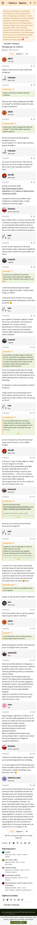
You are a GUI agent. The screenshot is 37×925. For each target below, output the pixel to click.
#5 (34, 182)
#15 (34, 610)
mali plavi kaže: (8, 123)
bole (9, 235)
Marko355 (12, 489)
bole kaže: (6, 271)
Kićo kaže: (6, 633)
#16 (34, 628)
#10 (34, 347)
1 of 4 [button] (12, 54)
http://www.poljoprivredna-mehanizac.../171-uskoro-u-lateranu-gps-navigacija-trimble (18, 191)
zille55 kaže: (7, 89)
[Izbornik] (2, 3)
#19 (34, 754)
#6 (34, 216)
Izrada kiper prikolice (13, 875)
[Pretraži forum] (35, 3)
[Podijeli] (31, 66)
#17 (34, 660)
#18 (34, 712)
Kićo (9, 602)
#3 (34, 119)
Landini (7, 852)
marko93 (11, 259)
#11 (34, 413)
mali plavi (11, 77)
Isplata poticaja (10, 867)
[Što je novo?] (31, 3)
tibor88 (11, 175)
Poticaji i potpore (11, 872)
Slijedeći (19, 54)
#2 (34, 85)
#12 (34, 458)
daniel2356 (12, 653)
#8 (34, 267)
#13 (34, 497)
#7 (34, 243)
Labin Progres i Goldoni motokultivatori (18, 890)
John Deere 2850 (11, 860)
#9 (34, 316)
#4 (34, 158)
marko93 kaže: (8, 417)
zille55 (6, 50)
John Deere (9, 864)
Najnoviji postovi (8, 849)
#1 (34, 66)
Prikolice (8, 880)
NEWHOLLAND (14, 778)
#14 (34, 539)
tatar (10, 704)
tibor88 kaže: (7, 501)
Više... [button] (18, 433)
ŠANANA (11, 209)
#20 (34, 785)
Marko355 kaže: (8, 585)
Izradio (9, 914)
